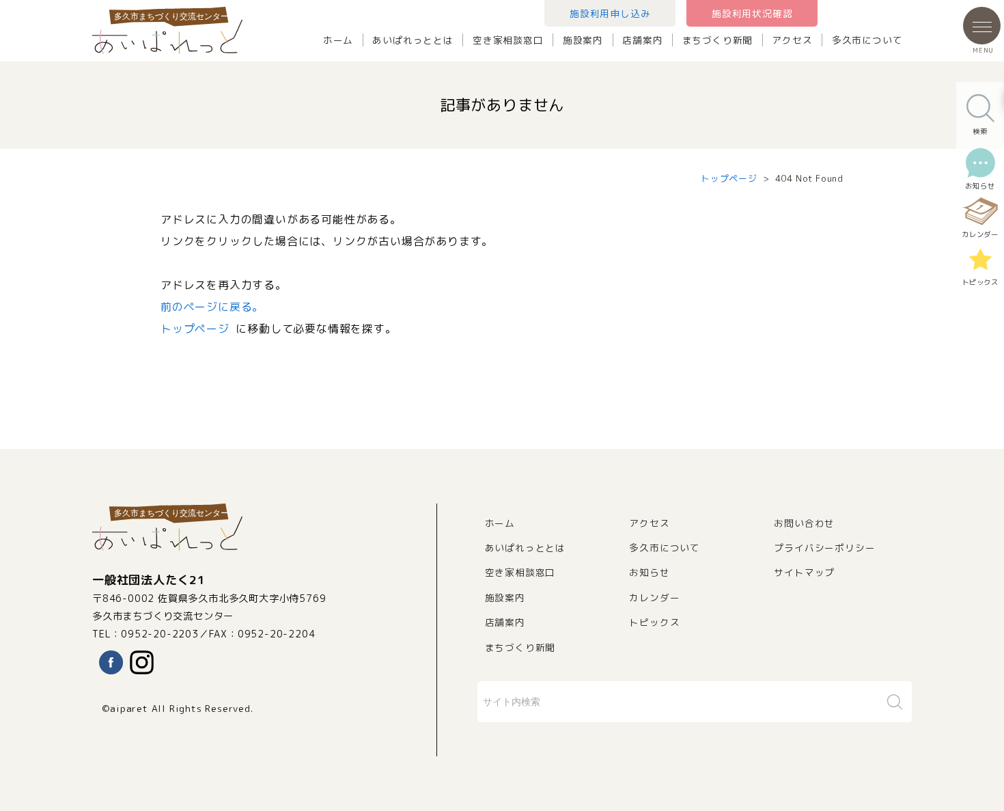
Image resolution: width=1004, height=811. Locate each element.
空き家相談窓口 (508, 39)
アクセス (792, 39)
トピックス (654, 622)
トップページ (729, 178)
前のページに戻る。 (212, 306)
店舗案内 (642, 39)
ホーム (338, 39)
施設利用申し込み (610, 13)
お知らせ (649, 572)
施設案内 (583, 39)
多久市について (867, 39)
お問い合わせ (804, 523)
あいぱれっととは (412, 39)
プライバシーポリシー (824, 547)
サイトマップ (804, 572)
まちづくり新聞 (717, 39)
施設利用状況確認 (752, 13)
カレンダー (654, 597)
